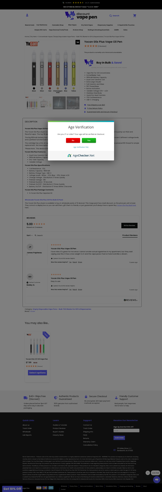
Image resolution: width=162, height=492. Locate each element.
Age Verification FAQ (81, 147)
